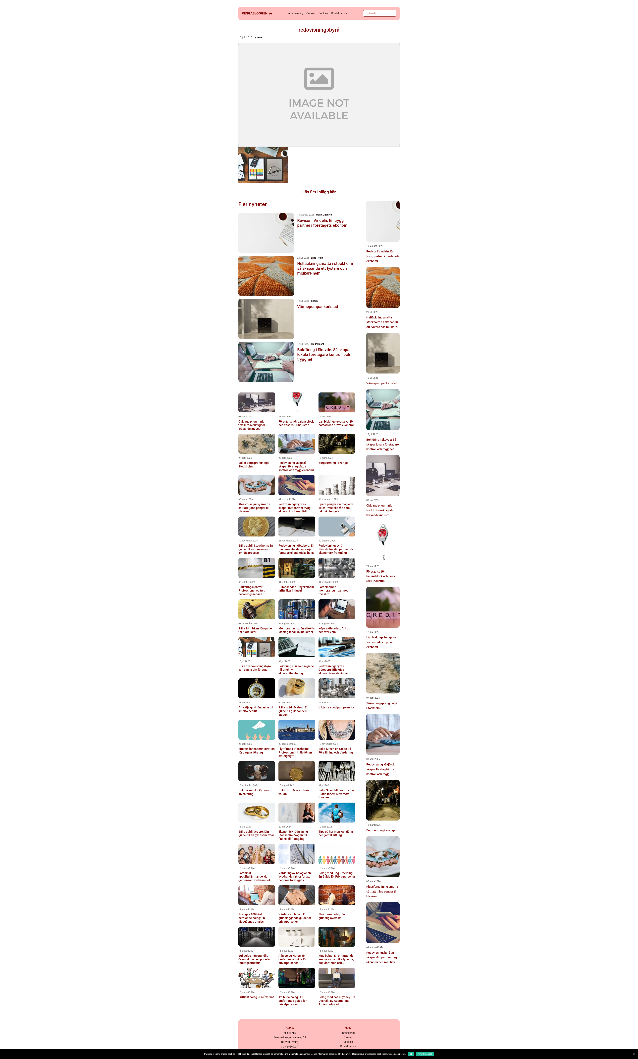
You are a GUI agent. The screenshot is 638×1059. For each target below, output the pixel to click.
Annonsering (295, 13)
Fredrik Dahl (317, 344)
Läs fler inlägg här (319, 191)
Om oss (310, 13)
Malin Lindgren (324, 214)
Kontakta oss (339, 13)
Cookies (323, 13)
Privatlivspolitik (425, 1054)
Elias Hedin (317, 257)
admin (258, 37)
